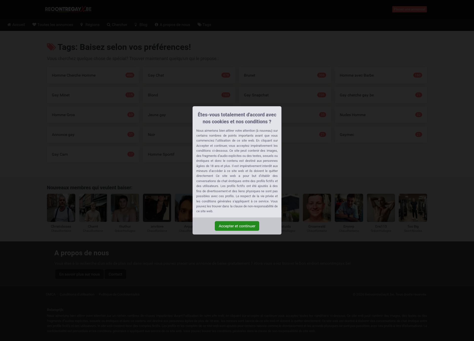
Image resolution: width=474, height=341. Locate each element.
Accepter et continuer (237, 226)
